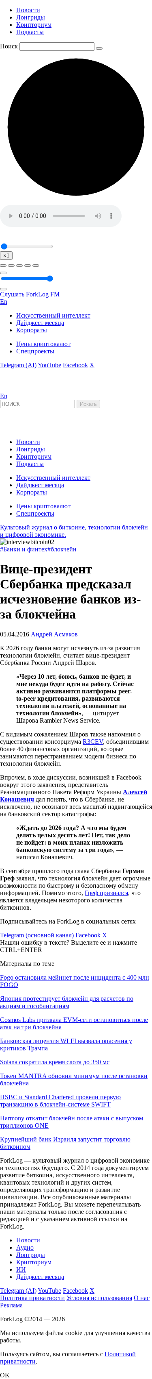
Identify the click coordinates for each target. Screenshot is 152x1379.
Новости (28, 10)
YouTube (49, 365)
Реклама (11, 1305)
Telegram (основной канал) (37, 935)
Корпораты (31, 330)
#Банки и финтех (23, 549)
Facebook (75, 365)
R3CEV (93, 741)
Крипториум (33, 24)
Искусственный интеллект (53, 315)
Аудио (25, 1247)
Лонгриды (30, 17)
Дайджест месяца (40, 322)
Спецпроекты (35, 351)
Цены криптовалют (43, 343)
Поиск (9, 46)
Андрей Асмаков (54, 634)
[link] (22, 388)
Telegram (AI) (18, 365)
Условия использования (99, 1297)
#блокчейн (62, 549)
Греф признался (106, 892)
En (3, 301)
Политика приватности (32, 1297)
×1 (6, 256)
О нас (142, 1297)
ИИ (21, 1269)
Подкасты (30, 31)
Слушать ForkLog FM (30, 294)
